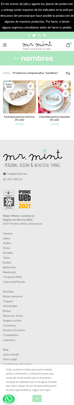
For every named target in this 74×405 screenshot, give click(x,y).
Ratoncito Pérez (13, 315)
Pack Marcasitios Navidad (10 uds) (54, 118)
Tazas (6, 257)
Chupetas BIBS (12, 276)
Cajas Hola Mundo (14, 281)
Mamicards (9, 272)
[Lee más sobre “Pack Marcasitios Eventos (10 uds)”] (30, 85)
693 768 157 (15, 179)
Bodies (7, 262)
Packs (6, 248)
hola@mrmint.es (17, 173)
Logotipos (9, 340)
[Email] (34, 35)
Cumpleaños (10, 335)
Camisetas (9, 325)
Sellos (6, 238)
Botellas (8, 252)
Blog (5, 349)
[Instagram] (39, 35)
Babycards (9, 267)
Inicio (6, 72)
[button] (9, 399)
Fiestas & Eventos (14, 330)
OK (37, 398)
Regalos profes (12, 320)
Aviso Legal (10, 359)
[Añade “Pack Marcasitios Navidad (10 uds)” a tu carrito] (65, 85)
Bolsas (7, 310)
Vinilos (7, 243)
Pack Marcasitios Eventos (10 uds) (19, 118)
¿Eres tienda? (11, 354)
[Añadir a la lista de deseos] (30, 93)
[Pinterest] (44, 35)
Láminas (8, 233)
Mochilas (8, 291)
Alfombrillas (10, 306)
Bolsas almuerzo (13, 296)
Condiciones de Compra (17, 364)
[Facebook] (29, 35)
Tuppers (8, 301)
